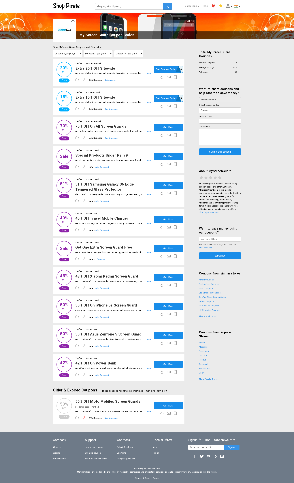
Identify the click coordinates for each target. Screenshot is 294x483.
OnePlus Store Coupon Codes (212, 297)
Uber (201, 373)
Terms (148, 478)
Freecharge (204, 351)
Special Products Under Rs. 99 (101, 155)
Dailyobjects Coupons (209, 284)
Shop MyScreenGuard (209, 212)
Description (204, 126)
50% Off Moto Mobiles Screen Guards (107, 401)
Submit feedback (125, 447)
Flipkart (156, 453)
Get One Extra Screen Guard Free (103, 247)
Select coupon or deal (209, 105)
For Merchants (59, 458)
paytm (202, 342)
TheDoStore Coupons (209, 306)
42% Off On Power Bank (95, 363)
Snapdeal (203, 364)
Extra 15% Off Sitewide (95, 97)
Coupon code (205, 116)
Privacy (156, 478)
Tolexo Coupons (206, 301)
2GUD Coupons (206, 288)
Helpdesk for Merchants (96, 458)
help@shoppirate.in (126, 458)
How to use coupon (94, 447)
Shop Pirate (66, 6)
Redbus (202, 360)
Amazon (156, 447)
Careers (56, 453)
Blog (205, 6)
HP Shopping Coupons (209, 310)
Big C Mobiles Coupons (210, 293)
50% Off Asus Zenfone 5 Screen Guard (108, 334)
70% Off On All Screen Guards (100, 126)
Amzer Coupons (206, 280)
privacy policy (205, 248)
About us (57, 447)
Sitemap (138, 478)
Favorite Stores (213, 6)
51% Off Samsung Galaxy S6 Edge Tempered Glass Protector (104, 187)
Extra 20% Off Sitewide (95, 68)
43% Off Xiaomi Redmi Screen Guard (106, 276)
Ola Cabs (203, 355)
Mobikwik (203, 347)
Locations (121, 453)
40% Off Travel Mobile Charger (101, 218)
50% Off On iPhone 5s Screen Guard (106, 305)
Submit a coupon (93, 453)
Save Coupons (220, 6)
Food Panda (204, 368)
